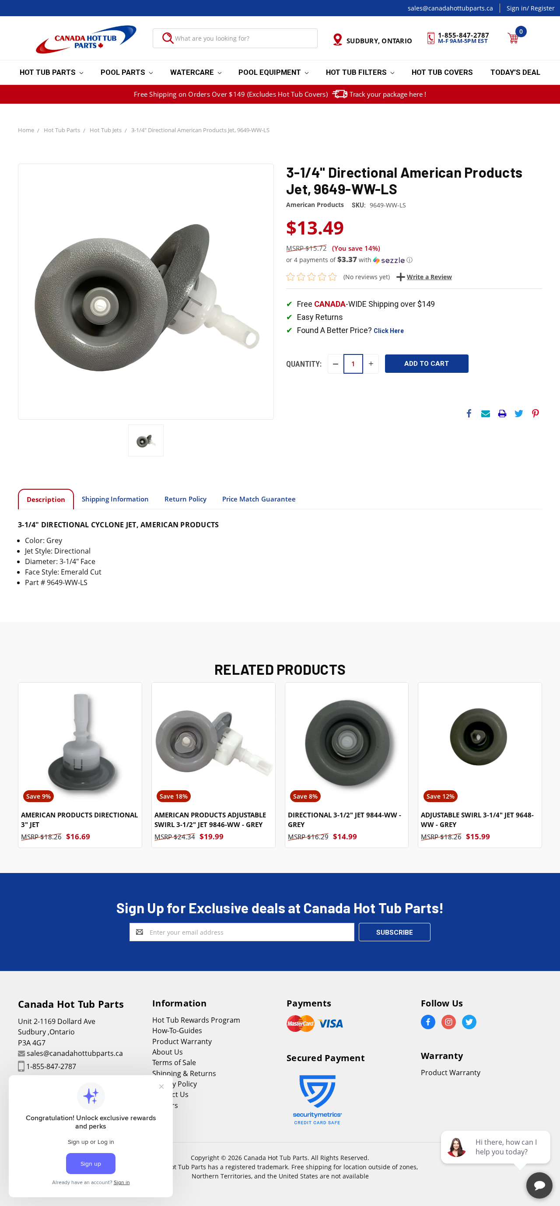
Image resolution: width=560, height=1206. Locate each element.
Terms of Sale (174, 1062)
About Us (167, 1052)
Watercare (193, 72)
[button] (414, 260)
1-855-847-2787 (51, 1066)
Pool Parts (124, 72)
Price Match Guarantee (259, 498)
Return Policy (185, 498)
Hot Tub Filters (357, 72)
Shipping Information (115, 498)
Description (46, 499)
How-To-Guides (177, 1030)
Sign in (517, 8)
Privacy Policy (174, 1084)
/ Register (541, 8)
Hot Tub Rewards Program (196, 1020)
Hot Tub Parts (48, 72)
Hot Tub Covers (442, 72)
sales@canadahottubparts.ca (450, 8)
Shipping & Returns (184, 1073)
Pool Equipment (270, 72)
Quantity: (304, 363)
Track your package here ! (388, 94)
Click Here (389, 330)
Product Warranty (182, 1041)
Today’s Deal (515, 72)
